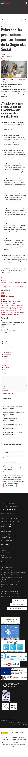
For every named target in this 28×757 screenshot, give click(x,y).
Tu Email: (5, 456)
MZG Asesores (5, 55)
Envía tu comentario (8, 393)
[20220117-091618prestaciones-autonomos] (14, 69)
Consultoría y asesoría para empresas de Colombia (12, 578)
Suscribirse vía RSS (9, 408)
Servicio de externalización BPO (9, 575)
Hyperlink (6, 341)
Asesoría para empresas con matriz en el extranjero (12, 588)
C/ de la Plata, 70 (5, 534)
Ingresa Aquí (15, 329)
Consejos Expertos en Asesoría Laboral (11, 53)
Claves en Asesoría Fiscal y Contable (13, 406)
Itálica (5, 335)
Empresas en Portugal (7, 570)
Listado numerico (8, 350)
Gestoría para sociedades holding (10, 591)
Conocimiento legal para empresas (12, 432)
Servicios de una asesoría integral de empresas (13, 572)
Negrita (5, 332)
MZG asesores (7, 272)
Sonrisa (5, 365)
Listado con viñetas (9, 348)
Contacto (3, 555)
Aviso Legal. (15, 483)
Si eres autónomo (5, 268)
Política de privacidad (21, 722)
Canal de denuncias (6, 557)
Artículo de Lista (8, 352)
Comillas (6, 356)
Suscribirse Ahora (10, 485)
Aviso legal (12, 722)
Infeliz (5, 371)
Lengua (5, 369)
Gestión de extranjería (7, 567)
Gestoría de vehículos (6, 565)
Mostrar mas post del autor (8, 303)
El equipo (3, 550)
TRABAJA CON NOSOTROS (17, 608)
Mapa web (24, 724)
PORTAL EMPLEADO (19, 604)
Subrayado (6, 337)
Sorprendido (7, 367)
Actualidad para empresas (10, 418)
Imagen (5, 343)
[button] (21, 19)
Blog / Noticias (5, 552)
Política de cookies (15, 724)
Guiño (5, 374)
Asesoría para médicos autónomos (10, 584)
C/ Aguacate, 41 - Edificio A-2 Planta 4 (10, 506)
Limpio (5, 358)
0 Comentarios (5, 60)
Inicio (2, 547)
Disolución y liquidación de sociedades (11, 582)
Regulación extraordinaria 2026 (9, 594)
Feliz (5, 363)
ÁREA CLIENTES (20, 600)
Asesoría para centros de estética (10, 596)
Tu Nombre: (6, 452)
